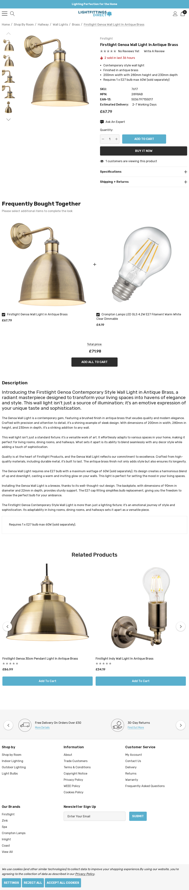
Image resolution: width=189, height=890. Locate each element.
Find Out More (136, 727)
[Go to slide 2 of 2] (8, 119)
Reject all (33, 882)
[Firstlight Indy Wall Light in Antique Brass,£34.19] (141, 609)
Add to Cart (47, 681)
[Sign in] (175, 13)
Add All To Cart (94, 362)
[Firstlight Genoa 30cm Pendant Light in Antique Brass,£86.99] (47, 609)
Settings (11, 882)
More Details (42, 727)
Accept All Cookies (63, 882)
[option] (47, 272)
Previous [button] (7, 626)
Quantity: (106, 130)
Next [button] (180, 626)
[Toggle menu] (4, 13)
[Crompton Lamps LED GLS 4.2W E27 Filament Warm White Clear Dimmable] (141, 264)
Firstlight (106, 38)
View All (7, 852)
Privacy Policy (84, 874)
